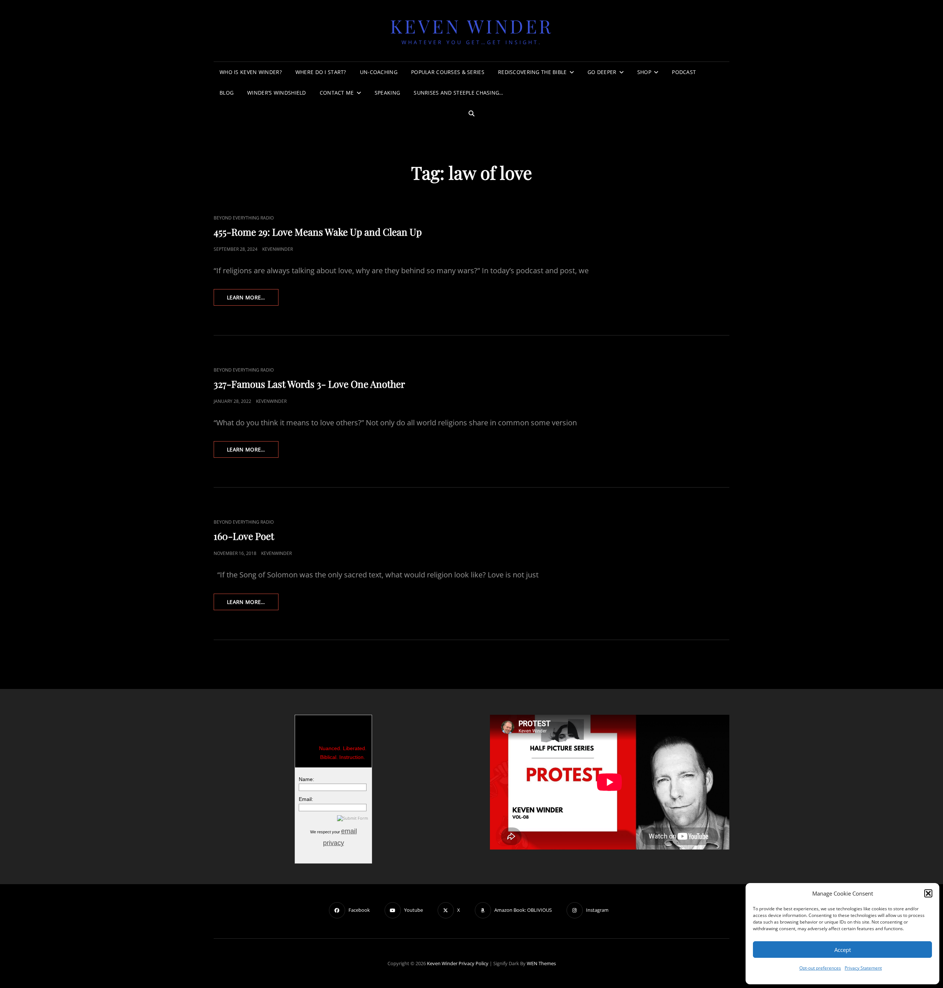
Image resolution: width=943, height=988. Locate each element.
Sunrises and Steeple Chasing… (458, 92)
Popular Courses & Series (447, 71)
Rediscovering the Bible (532, 71)
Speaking (387, 92)
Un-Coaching (378, 71)
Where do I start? (320, 71)
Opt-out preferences (820, 968)
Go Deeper (602, 71)
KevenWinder (277, 249)
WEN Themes (541, 963)
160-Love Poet (244, 536)
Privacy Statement (863, 968)
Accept (842, 949)
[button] (928, 893)
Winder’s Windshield (276, 92)
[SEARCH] (471, 113)
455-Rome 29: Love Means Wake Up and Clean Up (318, 231)
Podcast (684, 71)
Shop (644, 71)
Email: (306, 799)
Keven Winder (471, 26)
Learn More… (252, 299)
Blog (227, 92)
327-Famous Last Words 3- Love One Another (309, 383)
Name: (306, 779)
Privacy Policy (473, 963)
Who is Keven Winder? (251, 71)
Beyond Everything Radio (244, 218)
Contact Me (337, 92)
